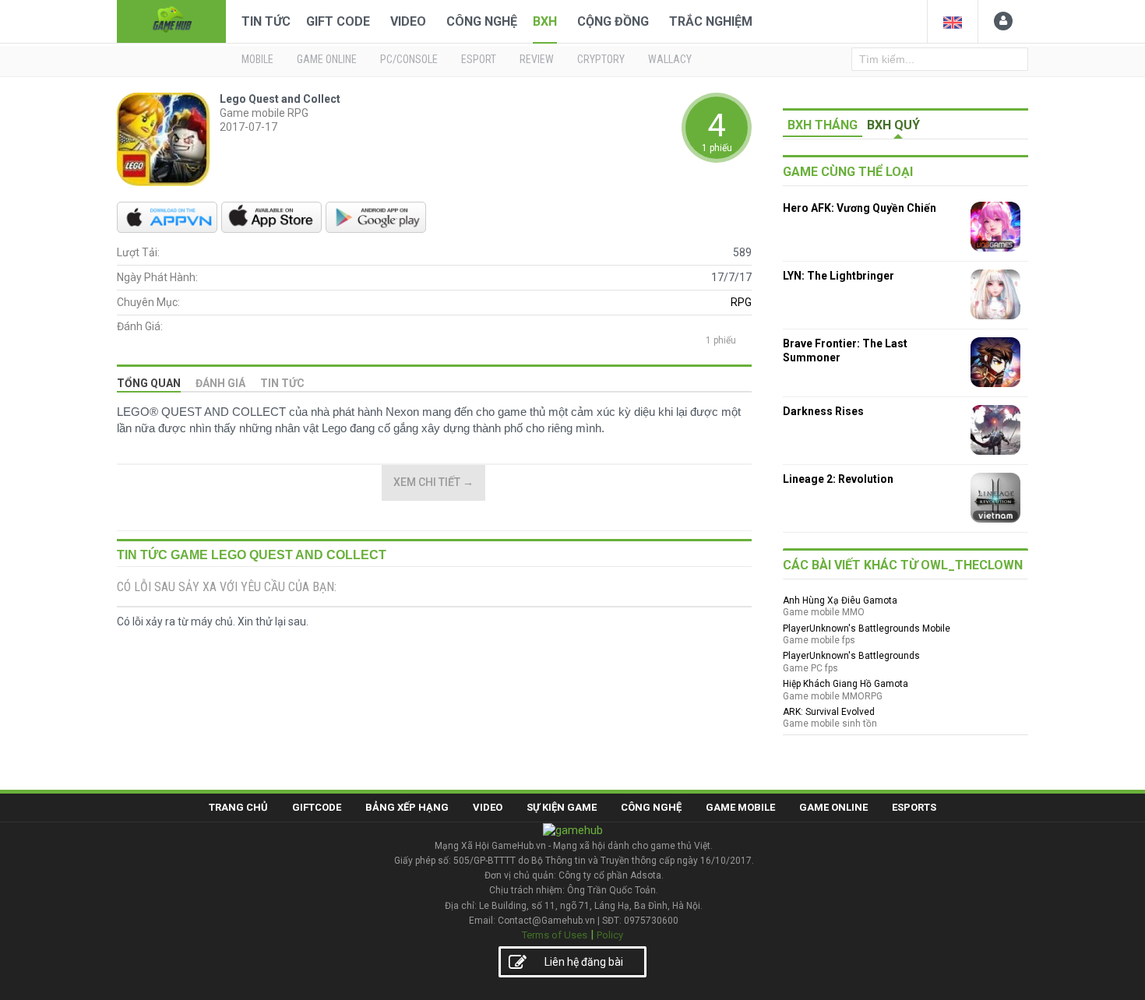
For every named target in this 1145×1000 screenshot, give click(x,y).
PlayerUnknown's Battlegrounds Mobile (866, 628)
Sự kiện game (562, 807)
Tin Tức (266, 21)
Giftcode (316, 807)
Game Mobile (740, 807)
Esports (914, 807)
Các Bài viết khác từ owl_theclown (903, 565)
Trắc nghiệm (710, 21)
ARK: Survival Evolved (829, 711)
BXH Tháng (822, 125)
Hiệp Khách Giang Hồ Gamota (845, 683)
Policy (610, 935)
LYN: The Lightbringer (838, 275)
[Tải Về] (167, 217)
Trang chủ (238, 807)
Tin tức (282, 383)
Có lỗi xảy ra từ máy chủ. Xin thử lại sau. (212, 621)
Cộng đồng (613, 21)
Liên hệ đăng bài (583, 962)
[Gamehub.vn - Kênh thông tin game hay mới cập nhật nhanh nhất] (171, 20)
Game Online (833, 807)
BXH (545, 21)
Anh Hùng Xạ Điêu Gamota (840, 600)
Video (408, 21)
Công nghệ (481, 21)
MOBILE (257, 59)
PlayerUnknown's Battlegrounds (851, 655)
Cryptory (601, 59)
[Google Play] (376, 217)
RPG (741, 302)
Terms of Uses (554, 935)
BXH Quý (893, 125)
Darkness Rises (823, 411)
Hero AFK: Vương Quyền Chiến (859, 208)
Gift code (338, 21)
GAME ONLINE (327, 59)
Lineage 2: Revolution (838, 479)
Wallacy (670, 59)
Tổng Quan (149, 383)
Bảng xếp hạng (407, 807)
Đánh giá (220, 383)
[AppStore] (271, 217)
